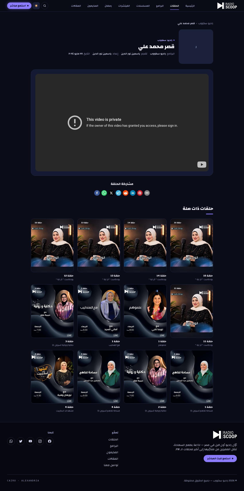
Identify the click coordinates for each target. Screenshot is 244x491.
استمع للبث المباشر (218, 458)
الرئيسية (190, 6)
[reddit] (125, 193)
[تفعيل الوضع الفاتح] (36, 5)
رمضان (108, 6)
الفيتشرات (124, 6)
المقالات (76, 6)
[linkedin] (133, 193)
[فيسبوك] (50, 441)
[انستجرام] (40, 441)
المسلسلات (143, 6)
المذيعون (92, 6)
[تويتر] (21, 441)
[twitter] (111, 193)
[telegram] (118, 193)
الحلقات (174, 6)
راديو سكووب (205, 23)
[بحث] (44, 5)
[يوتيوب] (30, 441)
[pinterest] (140, 193)
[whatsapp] (104, 193)
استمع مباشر (18, 5)
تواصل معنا (111, 465)
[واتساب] (11, 441)
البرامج (160, 6)
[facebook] (97, 193)
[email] (147, 193)
